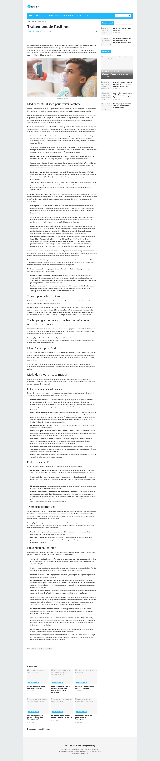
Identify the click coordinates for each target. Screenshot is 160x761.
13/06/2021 (49, 31)
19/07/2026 (31, 691)
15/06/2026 (31, 722)
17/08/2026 (117, 110)
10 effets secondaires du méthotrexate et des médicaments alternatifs (122, 40)
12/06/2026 (79, 722)
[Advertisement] (99, 6)
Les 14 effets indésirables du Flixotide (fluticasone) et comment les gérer (116, 73)
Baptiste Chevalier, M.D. (36, 31)
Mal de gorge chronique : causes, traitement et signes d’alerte (122, 105)
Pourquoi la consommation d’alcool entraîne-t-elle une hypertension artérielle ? (122, 95)
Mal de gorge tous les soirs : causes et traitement (37, 687)
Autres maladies (42, 21)
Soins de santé (82, 15)
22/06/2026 (79, 691)
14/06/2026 (55, 720)
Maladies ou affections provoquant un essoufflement (83, 718)
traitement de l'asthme (45, 648)
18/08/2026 (117, 88)
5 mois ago (117, 45)
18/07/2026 (55, 695)
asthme (33, 648)
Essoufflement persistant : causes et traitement (85, 687)
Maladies (39, 15)
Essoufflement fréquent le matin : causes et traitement (61, 717)
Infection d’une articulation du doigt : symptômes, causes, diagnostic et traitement (61, 689)
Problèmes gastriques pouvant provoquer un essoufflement (35, 718)
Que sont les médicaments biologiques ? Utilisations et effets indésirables (122, 84)
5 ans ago (117, 32)
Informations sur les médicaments (60, 15)
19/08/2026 (106, 76)
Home (31, 15)
